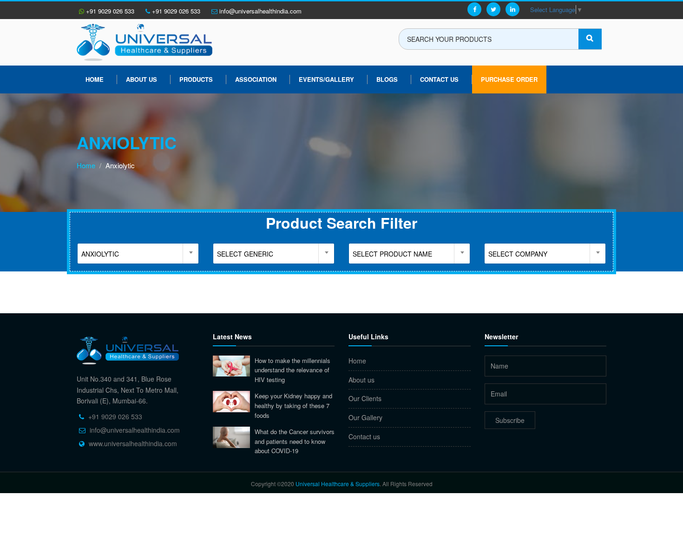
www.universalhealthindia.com (133, 443)
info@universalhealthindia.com (259, 11)
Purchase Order (509, 79)
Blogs (387, 79)
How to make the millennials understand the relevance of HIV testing (292, 370)
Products (196, 79)
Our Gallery (365, 417)
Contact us (364, 436)
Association (255, 79)
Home (94, 79)
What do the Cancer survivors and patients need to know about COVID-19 (295, 441)
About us (141, 79)
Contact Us (439, 79)
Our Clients (364, 398)
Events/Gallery (326, 79)
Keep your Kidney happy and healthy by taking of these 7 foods (293, 405)
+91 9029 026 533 (109, 11)
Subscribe (510, 420)
